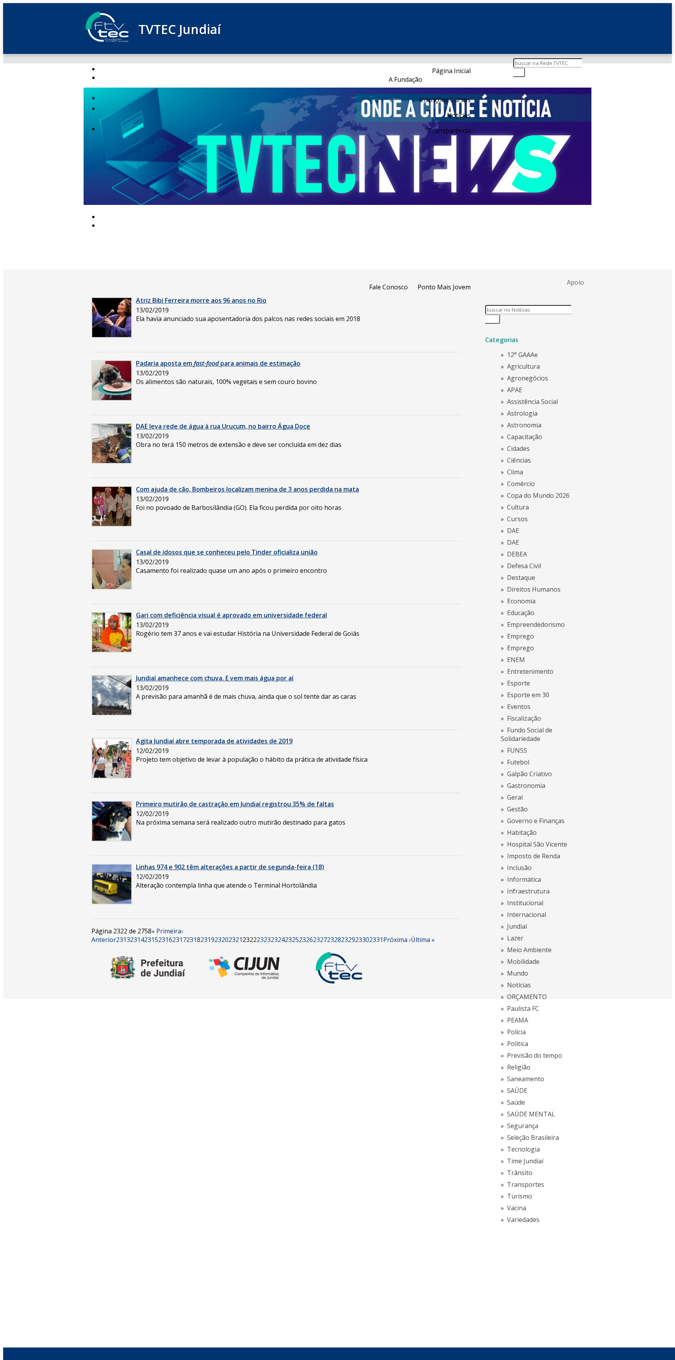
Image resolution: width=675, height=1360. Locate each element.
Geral (515, 797)
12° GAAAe (522, 354)
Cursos (517, 519)
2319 (207, 939)
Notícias (459, 115)
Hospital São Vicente (537, 844)
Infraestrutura (528, 891)
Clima (515, 472)
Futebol (518, 762)
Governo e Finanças (535, 820)
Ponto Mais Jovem (444, 287)
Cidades (518, 448)
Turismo (519, 1196)
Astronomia (524, 425)
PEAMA (517, 1020)
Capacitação (524, 436)
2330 (362, 939)
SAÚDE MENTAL (531, 1114)
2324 (278, 939)
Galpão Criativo (529, 774)
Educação (520, 612)
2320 (221, 939)
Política (517, 1043)
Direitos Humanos (534, 589)
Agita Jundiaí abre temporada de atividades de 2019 (214, 741)
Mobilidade (523, 961)
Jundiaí (517, 926)
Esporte (518, 683)
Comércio (521, 483)
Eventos (518, 706)
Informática (524, 879)
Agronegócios (527, 378)
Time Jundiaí (525, 1161)
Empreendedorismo (536, 624)
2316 (165, 939)
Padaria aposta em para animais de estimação (218, 363)
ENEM (516, 659)
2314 (137, 939)
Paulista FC (523, 1008)
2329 (348, 939)
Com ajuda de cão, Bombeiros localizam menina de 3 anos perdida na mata (247, 489)
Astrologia (522, 413)
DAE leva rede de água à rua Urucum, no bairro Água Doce (223, 426)
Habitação (522, 832)
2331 (376, 939)
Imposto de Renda (533, 856)
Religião (518, 1067)
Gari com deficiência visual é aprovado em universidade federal (231, 615)
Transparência (449, 130)
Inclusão (519, 867)
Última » (423, 939)
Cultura (518, 507)
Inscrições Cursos (445, 99)
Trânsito (519, 1172)
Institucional (525, 903)
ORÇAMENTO (527, 996)
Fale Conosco (388, 287)
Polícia (516, 1032)
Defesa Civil (524, 566)
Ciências (519, 460)
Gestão (517, 809)
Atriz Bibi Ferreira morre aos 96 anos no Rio (201, 300)
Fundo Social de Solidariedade (526, 734)
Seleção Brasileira (533, 1137)
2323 (264, 939)
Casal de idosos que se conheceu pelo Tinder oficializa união (227, 552)
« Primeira (166, 931)
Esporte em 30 (528, 695)
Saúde (516, 1102)
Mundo (517, 973)
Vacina (516, 1208)
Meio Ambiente (529, 950)
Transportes (525, 1184)
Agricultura (523, 366)
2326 (306, 939)
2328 (334, 939)
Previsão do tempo (534, 1055)
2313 (123, 939)
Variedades (523, 1219)
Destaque (521, 577)
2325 (292, 939)
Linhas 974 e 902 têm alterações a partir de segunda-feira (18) (230, 867)
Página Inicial (451, 70)
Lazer (515, 938)
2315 (151, 939)
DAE (513, 530)
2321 (236, 939)
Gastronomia (526, 785)
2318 (193, 939)
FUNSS (517, 750)
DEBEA (517, 554)
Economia (521, 601)
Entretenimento (530, 671)
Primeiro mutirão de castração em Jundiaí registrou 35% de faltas (235, 804)
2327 (320, 939)
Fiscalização (524, 718)
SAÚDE (517, 1090)
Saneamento (525, 1079)
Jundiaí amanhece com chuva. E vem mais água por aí (214, 678)
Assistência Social (532, 401)
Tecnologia (523, 1149)
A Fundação (405, 79)
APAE (514, 390)
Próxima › (397, 939)
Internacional (526, 914)
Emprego (520, 636)
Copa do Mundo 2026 (538, 495)
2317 (179, 939)
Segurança (522, 1125)
